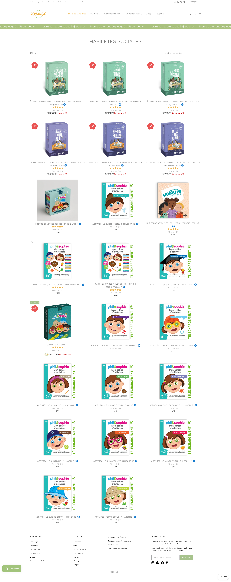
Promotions (34, 546)
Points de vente (80, 549)
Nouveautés (35, 549)
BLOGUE (160, 14)
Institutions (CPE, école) (57, 2)
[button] (57, 107)
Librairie (77, 557)
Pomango (94, 14)
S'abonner (187, 557)
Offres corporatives (38, 2)
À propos (77, 542)
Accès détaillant (76, 2)
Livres (149, 14)
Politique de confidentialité (119, 545)
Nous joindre (79, 561)
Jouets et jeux (133, 14)
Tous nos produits (37, 561)
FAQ (75, 546)
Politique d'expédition (117, 537)
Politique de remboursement (119, 541)
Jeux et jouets (35, 553)
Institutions (78, 553)
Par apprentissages (112, 14)
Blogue (76, 565)
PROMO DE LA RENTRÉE (76, 14)
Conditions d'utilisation (117, 549)
